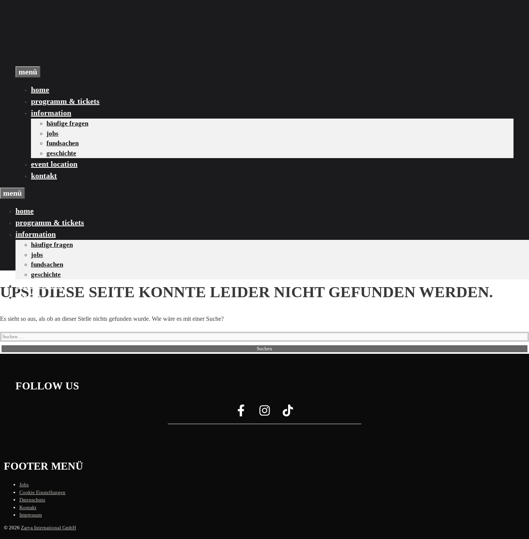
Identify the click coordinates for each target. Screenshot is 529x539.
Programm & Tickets (65, 101)
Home (40, 89)
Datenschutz (32, 500)
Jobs (52, 133)
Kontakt (44, 175)
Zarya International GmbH (48, 527)
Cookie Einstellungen (42, 492)
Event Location (54, 164)
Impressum (30, 515)
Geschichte (61, 153)
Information (51, 112)
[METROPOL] (54, 61)
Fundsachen (62, 143)
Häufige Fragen (67, 123)
